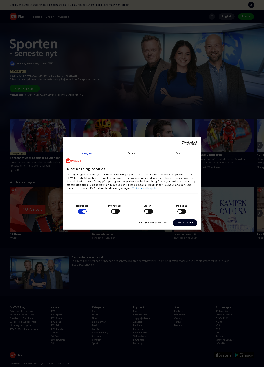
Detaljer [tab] (132, 153)
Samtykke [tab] (86, 153)
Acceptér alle (185, 222)
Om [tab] (178, 153)
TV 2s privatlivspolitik (145, 188)
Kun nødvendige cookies (153, 222)
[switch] (115, 211)
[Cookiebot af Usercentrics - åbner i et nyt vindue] (184, 143)
